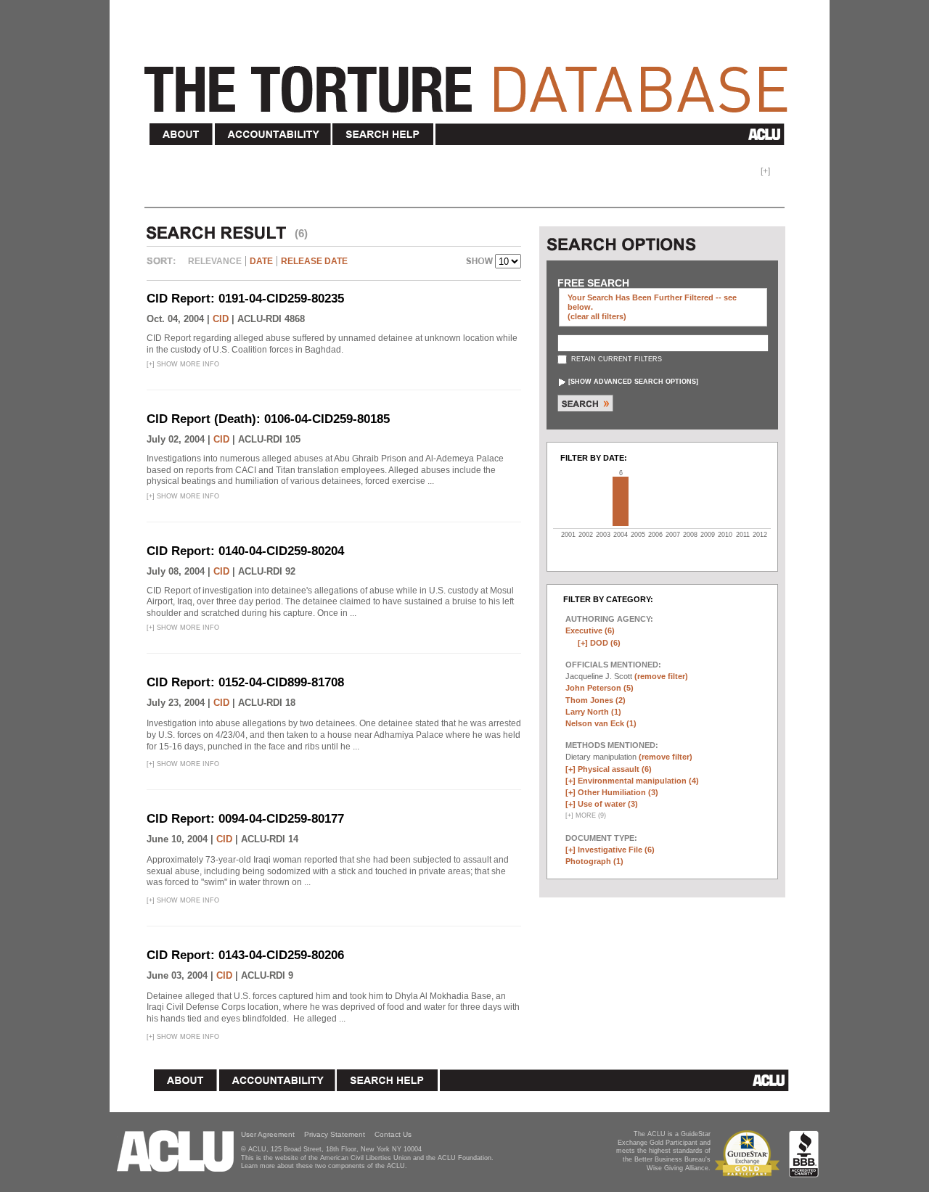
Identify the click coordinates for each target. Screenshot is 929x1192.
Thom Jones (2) (595, 700)
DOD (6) (605, 642)
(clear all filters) (597, 316)
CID (221, 318)
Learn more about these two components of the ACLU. (324, 1166)
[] (633, 381)
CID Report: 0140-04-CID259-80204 (245, 551)
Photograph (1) (594, 861)
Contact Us (393, 1134)
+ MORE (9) (585, 815)
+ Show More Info (183, 364)
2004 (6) (621, 501)
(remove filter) (661, 676)
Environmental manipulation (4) (638, 780)
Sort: (165, 266)
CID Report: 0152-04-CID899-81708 (245, 682)
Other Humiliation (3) (618, 792)
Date (261, 261)
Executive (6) (590, 630)
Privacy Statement (334, 1134)
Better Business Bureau (804, 1153)
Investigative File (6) (616, 849)
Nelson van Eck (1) (601, 723)
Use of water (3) (608, 804)
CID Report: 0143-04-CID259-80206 (245, 955)
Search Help (383, 134)
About (181, 134)
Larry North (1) (593, 711)
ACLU (612, 134)
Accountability (273, 134)
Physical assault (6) (615, 769)
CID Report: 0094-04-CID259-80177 (245, 819)
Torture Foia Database (470, 81)
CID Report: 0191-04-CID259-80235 (245, 298)
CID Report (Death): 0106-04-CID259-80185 (268, 419)
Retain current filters (615, 359)
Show (480, 263)
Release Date (314, 261)
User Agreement (268, 1134)
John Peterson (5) (599, 687)
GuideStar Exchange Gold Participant (750, 1153)
